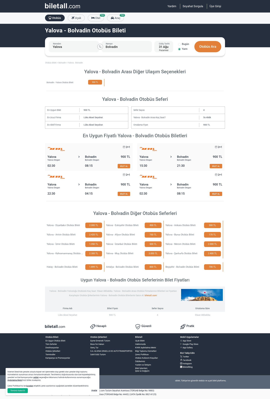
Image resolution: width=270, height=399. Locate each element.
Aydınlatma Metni (15, 380)
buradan (29, 386)
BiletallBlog (187, 367)
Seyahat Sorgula (193, 6)
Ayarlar (94, 390)
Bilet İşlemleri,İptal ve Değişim (142, 369)
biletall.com (151, 295)
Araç (119, 17)
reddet (36, 377)
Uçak (77, 18)
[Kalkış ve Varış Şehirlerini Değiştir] (100, 46)
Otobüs (56, 18)
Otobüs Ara (207, 47)
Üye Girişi (215, 6)
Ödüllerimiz (140, 361)
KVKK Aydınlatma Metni (145, 347)
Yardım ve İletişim (143, 365)
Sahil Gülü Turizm (98, 354)
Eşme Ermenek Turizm (100, 341)
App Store (186, 341)
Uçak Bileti (140, 341)
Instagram (187, 363)
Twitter (185, 356)
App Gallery (187, 347)
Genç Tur (94, 347)
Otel (99, 17)
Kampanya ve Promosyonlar (57, 358)
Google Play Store (190, 344)
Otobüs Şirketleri (52, 351)
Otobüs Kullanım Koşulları (146, 358)
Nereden (57, 43)
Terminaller (50, 354)
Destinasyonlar (52, 347)
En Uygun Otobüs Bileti (55, 341)
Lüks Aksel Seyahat (93, 117)
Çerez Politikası (142, 354)
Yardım (172, 6)
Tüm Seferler (51, 344)
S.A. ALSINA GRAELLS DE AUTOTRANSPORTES (111, 351)
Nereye (109, 43)
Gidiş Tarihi (164, 43)
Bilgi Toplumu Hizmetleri (145, 351)
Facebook (186, 360)
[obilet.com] (62, 8)
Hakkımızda (140, 344)
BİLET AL (124, 166)
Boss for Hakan (97, 344)
